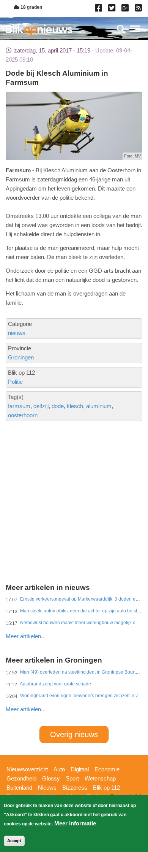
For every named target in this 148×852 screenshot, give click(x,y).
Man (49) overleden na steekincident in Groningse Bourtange (83, 672)
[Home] (39, 30)
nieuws (16, 333)
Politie (15, 381)
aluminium (99, 406)
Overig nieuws (74, 734)
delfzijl (41, 406)
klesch (75, 406)
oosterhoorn (23, 415)
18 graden (30, 7)
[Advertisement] (74, 473)
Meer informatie (75, 823)
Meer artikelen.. (25, 636)
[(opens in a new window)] (99, 9)
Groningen (21, 357)
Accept (14, 840)
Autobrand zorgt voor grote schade (55, 684)
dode (58, 406)
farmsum (19, 406)
